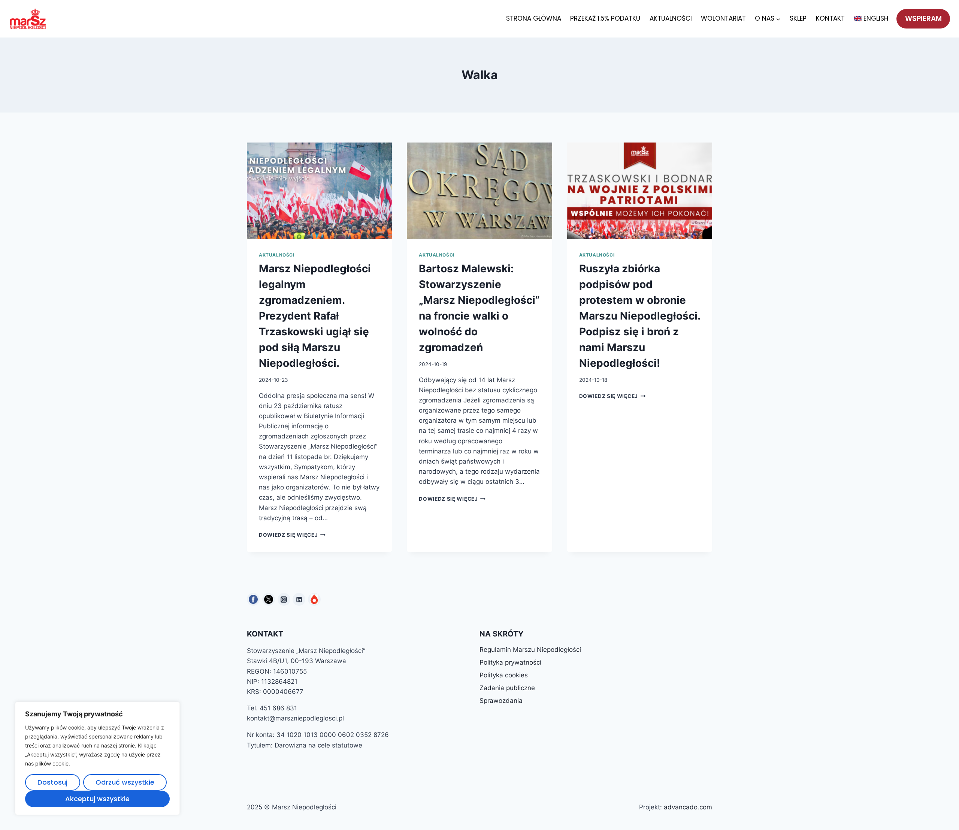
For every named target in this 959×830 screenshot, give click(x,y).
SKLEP (798, 18)
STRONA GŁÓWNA (533, 18)
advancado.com (688, 807)
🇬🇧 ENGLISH (871, 18)
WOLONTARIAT (723, 18)
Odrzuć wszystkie (125, 782)
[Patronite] (314, 599)
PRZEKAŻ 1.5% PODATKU (605, 18)
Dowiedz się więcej (292, 535)
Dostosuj (52, 782)
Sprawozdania (501, 700)
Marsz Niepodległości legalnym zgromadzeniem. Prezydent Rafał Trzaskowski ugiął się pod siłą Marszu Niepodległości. (315, 315)
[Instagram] (284, 599)
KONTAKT (830, 18)
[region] (97, 758)
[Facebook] (253, 599)
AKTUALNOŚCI (671, 18)
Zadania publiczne (507, 688)
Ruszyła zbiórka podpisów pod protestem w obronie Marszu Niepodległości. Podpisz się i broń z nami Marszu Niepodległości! (639, 315)
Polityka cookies (504, 675)
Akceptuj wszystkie (97, 798)
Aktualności (276, 255)
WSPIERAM (923, 19)
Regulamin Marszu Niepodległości (530, 649)
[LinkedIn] (299, 599)
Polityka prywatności (510, 662)
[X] (268, 599)
